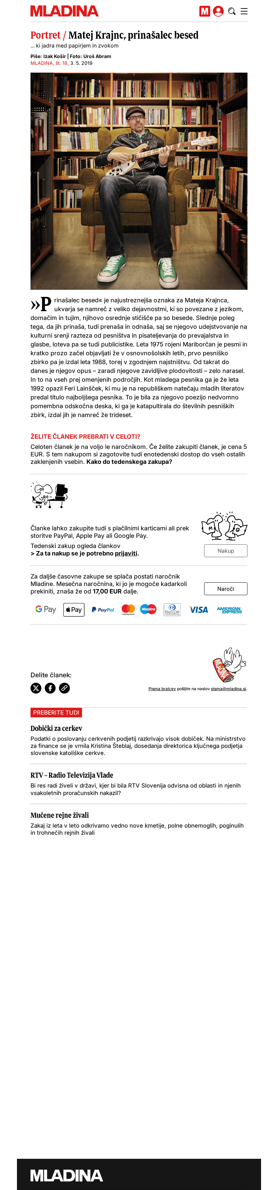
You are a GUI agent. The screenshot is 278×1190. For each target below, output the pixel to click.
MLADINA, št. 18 (49, 63)
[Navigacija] (244, 11)
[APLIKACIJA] (204, 11)
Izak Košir (54, 56)
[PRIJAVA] (218, 11)
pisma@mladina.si (228, 688)
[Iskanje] (231, 11)
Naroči (225, 588)
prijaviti (126, 553)
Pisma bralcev (162, 688)
